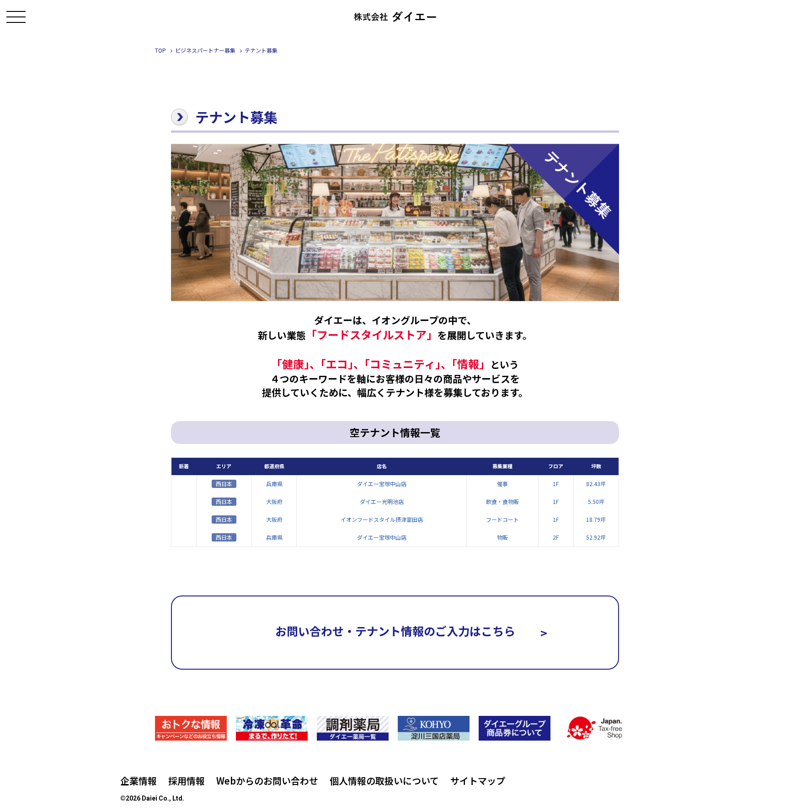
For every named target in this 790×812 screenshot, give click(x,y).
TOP (160, 50)
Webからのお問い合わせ (267, 780)
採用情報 (186, 780)
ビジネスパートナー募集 (205, 50)
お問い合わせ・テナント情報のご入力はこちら (411, 632)
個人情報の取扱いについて (384, 780)
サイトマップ (477, 780)
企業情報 (138, 780)
